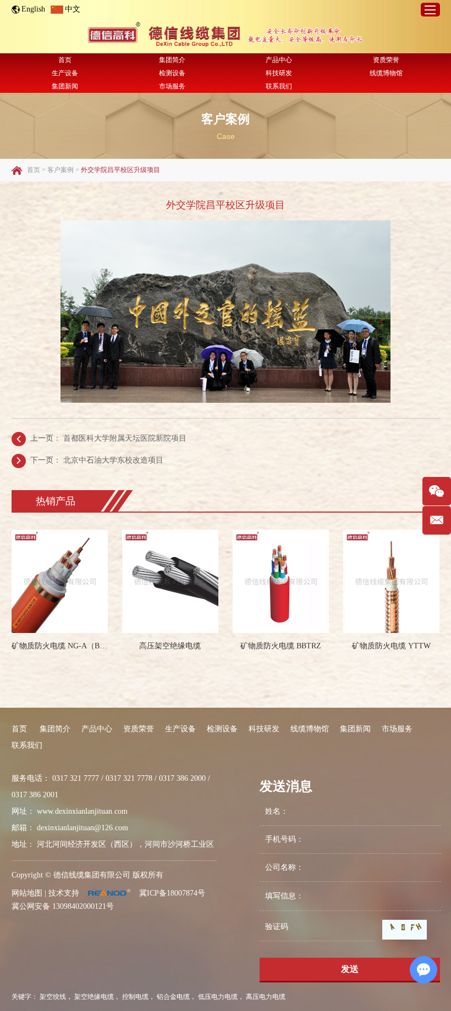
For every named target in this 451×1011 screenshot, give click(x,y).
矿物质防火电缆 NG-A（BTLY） (60, 646)
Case (226, 136)
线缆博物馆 (386, 73)
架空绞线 (53, 997)
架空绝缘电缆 (94, 997)
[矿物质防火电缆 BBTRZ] (281, 581)
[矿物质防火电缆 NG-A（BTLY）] (60, 581)
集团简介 (172, 60)
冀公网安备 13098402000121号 (63, 906)
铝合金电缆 (173, 997)
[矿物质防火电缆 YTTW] (391, 581)
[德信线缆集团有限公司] (225, 35)
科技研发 (279, 73)
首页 (65, 60)
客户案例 (225, 119)
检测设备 (172, 73)
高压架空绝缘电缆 (170, 646)
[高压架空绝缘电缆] (170, 581)
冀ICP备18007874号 (172, 893)
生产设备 (65, 73)
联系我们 (279, 86)
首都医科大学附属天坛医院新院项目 (124, 438)
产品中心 (279, 60)
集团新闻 (65, 86)
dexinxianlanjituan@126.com (82, 828)
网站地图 (27, 893)
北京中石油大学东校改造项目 (113, 460)
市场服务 (172, 86)
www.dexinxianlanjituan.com (82, 811)
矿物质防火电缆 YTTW (391, 646)
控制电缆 (135, 997)
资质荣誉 (386, 60)
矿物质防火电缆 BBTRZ (280, 646)
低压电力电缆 (218, 997)
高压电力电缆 (265, 997)
